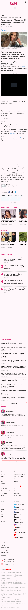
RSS (17, 529)
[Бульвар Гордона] (13, 3)
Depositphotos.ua (20, 580)
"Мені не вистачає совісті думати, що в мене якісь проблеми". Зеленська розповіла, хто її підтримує (14, 274)
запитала (12, 133)
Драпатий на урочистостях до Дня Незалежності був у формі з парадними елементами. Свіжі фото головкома (14, 282)
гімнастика (10, 195)
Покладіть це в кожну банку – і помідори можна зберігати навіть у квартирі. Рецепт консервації (15, 267)
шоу (9, 197)
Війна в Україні (4, 471)
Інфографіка (4, 493)
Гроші (2, 476)
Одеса (2, 509)
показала (22, 66)
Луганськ (3, 521)
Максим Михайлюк (15, 200)
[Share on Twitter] (12, 192)
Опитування (17, 493)
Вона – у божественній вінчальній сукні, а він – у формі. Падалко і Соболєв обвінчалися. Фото (15, 259)
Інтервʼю (11, 8)
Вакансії (3, 542)
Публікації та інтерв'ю (19, 474)
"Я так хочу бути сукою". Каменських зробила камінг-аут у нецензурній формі (13, 379)
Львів (2, 507)
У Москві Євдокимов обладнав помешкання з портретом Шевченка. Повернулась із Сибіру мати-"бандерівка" (13, 416)
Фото (15, 488)
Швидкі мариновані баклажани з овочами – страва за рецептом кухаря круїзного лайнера (13, 374)
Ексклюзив (16, 486)
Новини (4, 8)
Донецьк (3, 511)
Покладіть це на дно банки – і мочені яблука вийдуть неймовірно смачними (13, 398)
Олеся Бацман (19, 522)
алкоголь (4, 195)
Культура (3, 483)
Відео (15, 490)
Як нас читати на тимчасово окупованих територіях (6, 554)
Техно (2, 486)
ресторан (17, 195)
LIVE (15, 483)
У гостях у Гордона (18, 476)
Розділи (16, 468)
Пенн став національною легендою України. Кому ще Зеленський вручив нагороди (8, 243)
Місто (2, 501)
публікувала (20, 137)
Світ (2, 478)
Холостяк (4, 197)
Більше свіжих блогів (14, 461)
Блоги (3, 407)
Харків (2, 514)
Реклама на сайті (5, 547)
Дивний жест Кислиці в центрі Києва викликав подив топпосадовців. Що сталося (13, 361)
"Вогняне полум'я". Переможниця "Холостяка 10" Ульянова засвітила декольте (8, 221)
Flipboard (18, 527)
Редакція (3, 545)
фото (20, 197)
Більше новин (14, 403)
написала (15, 124)
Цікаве (2, 495)
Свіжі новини (6, 339)
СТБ (21, 195)
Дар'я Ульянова (5, 200)
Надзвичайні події (5, 490)
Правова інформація (6, 550)
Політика (3, 474)
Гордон (2, 13)
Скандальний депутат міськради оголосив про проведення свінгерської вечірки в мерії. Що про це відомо (13, 368)
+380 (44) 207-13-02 (8, 562)
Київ (2, 504)
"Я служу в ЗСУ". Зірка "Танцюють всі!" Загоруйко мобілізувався (11, 385)
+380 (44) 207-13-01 (8, 559)
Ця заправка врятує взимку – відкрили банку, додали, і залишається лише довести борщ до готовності (13, 355)
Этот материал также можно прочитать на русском (14, 29)
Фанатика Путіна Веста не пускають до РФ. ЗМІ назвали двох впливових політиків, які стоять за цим (14, 392)
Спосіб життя (4, 488)
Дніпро (2, 516)
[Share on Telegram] (15, 192)
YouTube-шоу (17, 495)
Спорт (2, 481)
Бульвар (8, 13)
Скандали (19, 8)
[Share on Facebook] (9, 192)
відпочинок (14, 197)
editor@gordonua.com (9, 564)
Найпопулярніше (7, 254)
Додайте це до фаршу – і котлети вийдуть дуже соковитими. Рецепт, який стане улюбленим (15, 289)
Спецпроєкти (17, 498)
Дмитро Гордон (20, 504)
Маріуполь (3, 518)
